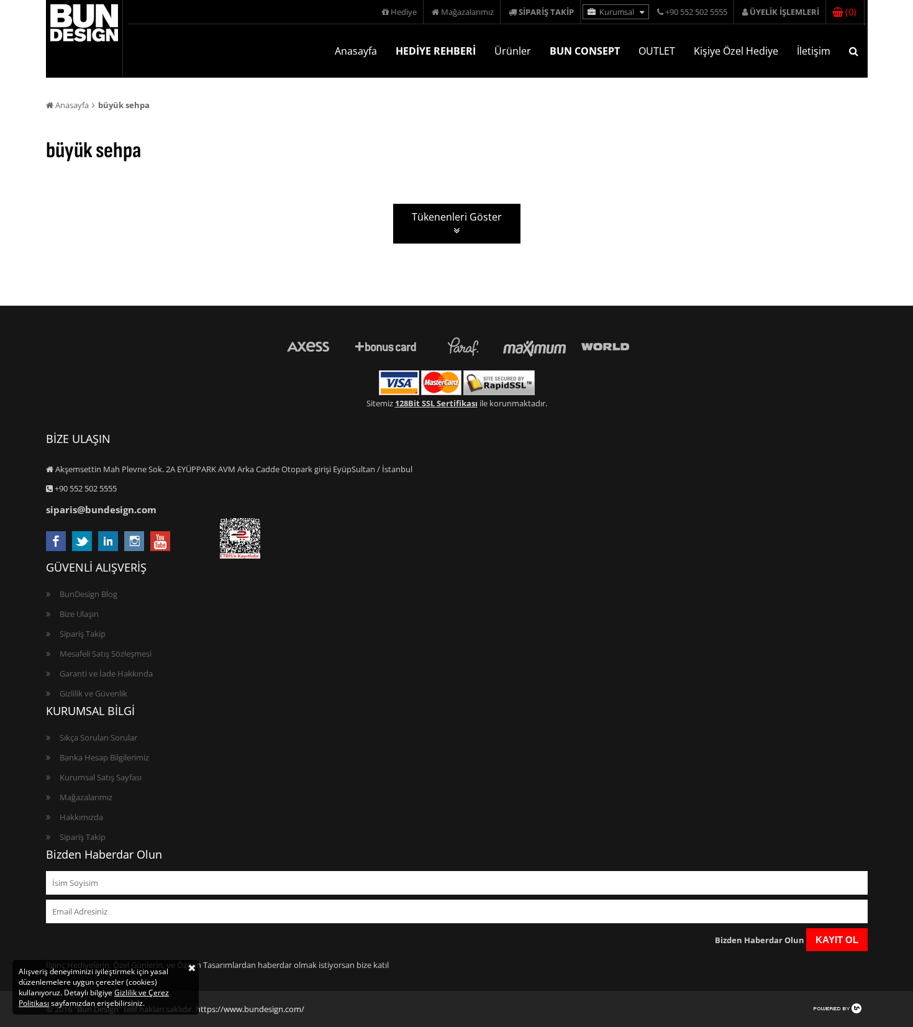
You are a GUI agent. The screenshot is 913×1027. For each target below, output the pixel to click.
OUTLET (656, 51)
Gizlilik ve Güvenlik (93, 693)
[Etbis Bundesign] (240, 555)
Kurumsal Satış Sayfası (101, 777)
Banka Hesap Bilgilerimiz (104, 757)
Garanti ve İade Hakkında (106, 673)
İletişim (813, 51)
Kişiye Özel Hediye (736, 51)
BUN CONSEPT (585, 51)
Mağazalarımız (466, 11)
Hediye (403, 11)
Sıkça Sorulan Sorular (98, 737)
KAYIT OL (836, 939)
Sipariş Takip (83, 633)
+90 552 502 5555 (695, 11)
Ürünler (512, 51)
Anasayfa (356, 51)
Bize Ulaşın (79, 613)
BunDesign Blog (88, 594)
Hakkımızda (81, 817)
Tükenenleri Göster (457, 217)
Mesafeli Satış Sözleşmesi (106, 653)
